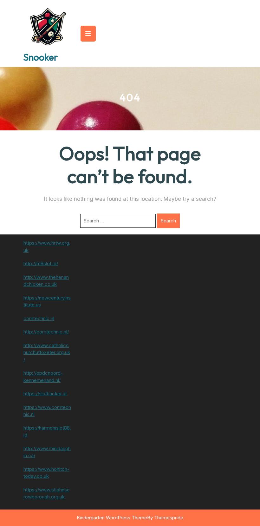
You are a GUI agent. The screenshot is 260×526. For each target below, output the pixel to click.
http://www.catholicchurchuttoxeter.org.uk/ (46, 352)
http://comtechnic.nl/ (46, 332)
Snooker (40, 57)
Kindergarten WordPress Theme (112, 518)
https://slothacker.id (45, 394)
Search (168, 221)
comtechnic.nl (38, 318)
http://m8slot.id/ (40, 263)
